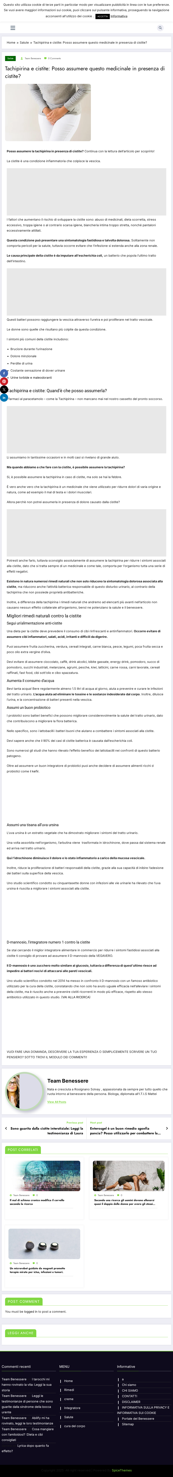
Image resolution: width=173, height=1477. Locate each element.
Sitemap (128, 1424)
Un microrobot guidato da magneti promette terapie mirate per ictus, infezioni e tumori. (37, 1270)
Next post (96, 1122)
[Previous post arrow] (6, 1128)
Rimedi (69, 1390)
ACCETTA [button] (102, 16)
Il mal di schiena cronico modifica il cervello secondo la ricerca (37, 1202)
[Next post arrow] (167, 1128)
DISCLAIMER (131, 1402)
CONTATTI (129, 1396)
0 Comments (54, 58)
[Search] (160, 27)
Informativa (119, 16)
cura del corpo (74, 1426)
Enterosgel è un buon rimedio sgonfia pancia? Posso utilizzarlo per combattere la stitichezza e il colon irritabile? (124, 1131)
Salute (10, 58)
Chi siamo (129, 1385)
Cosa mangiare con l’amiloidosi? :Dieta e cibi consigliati (28, 1434)
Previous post (75, 1122)
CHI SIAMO (130, 1390)
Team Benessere (33, 58)
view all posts (56, 1102)
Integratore (72, 1408)
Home (68, 1381)
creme (68, 1399)
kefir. (35, 771)
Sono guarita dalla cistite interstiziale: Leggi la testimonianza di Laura (46, 1131)
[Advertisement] (86, 192)
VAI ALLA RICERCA (75, 997)
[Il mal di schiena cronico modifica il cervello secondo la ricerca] (44, 1175)
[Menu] (12, 28)
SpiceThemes (122, 1470)
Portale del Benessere (138, 1418)
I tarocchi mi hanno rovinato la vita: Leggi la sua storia (27, 1384)
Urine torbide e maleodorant (30, 377)
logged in (31, 1311)
